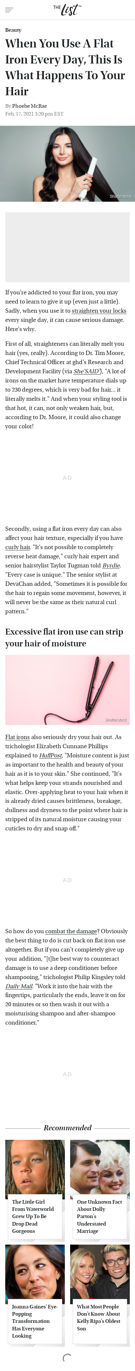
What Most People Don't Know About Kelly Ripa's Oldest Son (98, 1318)
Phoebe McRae (29, 106)
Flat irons (17, 737)
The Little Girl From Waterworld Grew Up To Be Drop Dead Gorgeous (33, 1216)
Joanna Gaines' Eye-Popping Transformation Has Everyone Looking (35, 1321)
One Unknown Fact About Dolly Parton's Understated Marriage (99, 1216)
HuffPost (50, 755)
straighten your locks (99, 310)
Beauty (13, 30)
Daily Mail (18, 986)
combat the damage (71, 931)
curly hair (17, 547)
